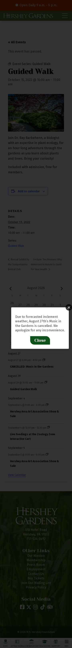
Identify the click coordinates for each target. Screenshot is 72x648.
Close (40, 340)
